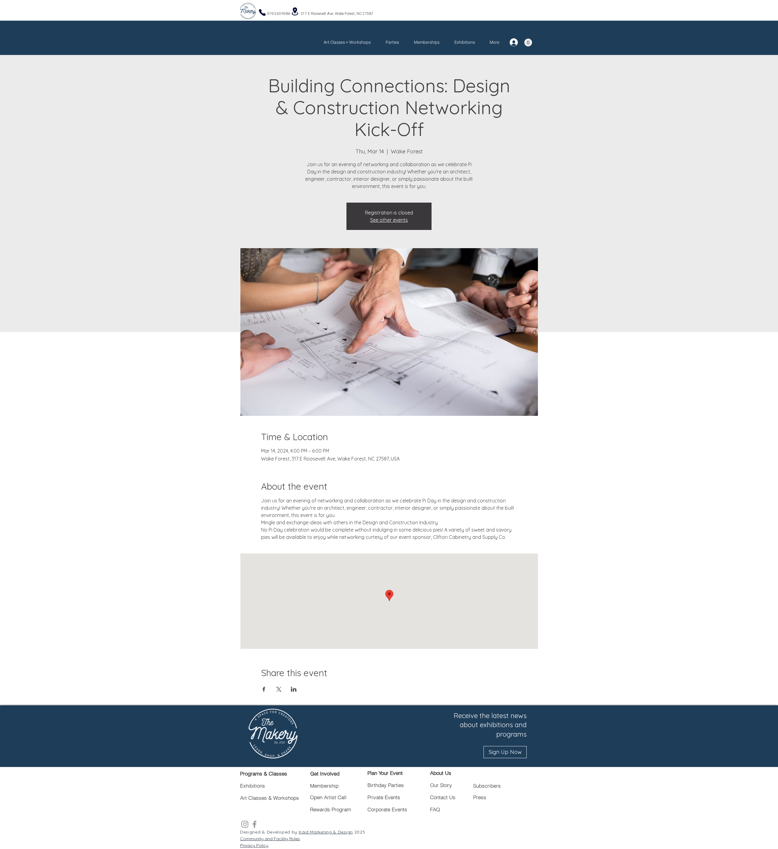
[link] (528, 42)
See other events (389, 220)
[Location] (295, 11)
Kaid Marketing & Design (326, 832)
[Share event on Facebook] (264, 689)
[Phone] (262, 12)
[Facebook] (254, 824)
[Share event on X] (279, 689)
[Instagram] (245, 824)
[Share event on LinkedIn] (294, 689)
